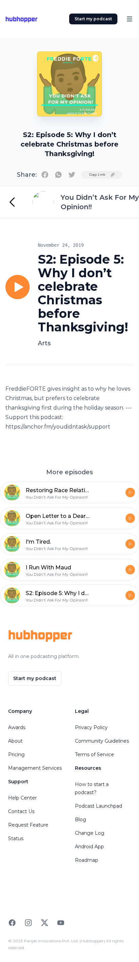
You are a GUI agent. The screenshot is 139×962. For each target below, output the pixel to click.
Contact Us (21, 811)
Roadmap (86, 860)
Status (15, 838)
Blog (80, 819)
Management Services (35, 768)
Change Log (89, 833)
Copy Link (97, 174)
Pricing (16, 754)
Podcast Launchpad (98, 806)
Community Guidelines (102, 741)
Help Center (22, 798)
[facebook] (45, 175)
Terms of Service (94, 754)
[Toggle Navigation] (129, 19)
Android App (89, 847)
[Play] (17, 287)
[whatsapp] (58, 175)
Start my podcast (93, 18)
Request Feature (28, 825)
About (15, 741)
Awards (16, 727)
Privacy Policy (91, 727)
